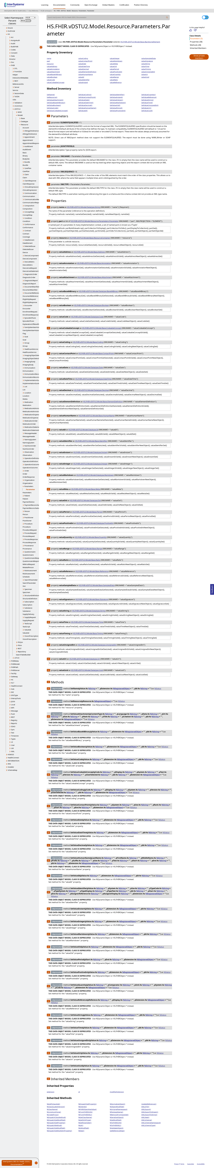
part (48, 61)
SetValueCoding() (85, 94)
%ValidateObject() (116, 1128)
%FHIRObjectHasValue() (87, 1109)
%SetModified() (115, 1120)
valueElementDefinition (87, 72)
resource (50, 64)
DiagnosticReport (31, 280)
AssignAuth (15, 40)
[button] (198, 57)
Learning (44, 5)
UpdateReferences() (148, 1104)
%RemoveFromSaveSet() (119, 1115)
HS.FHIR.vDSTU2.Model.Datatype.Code (87, 317)
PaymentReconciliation (33, 505)
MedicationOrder (31, 421)
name (49, 58)
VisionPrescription (31, 636)
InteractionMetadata (20, 78)
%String (91, 688)
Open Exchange (91, 5)
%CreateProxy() (53, 1115)
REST (16, 81)
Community (74, 5)
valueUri (144, 74)
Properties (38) (196, 42)
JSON (13, 701)
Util (12, 748)
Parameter (90, 11)
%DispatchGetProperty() (56, 1123)
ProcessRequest (30, 533)
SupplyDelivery (28, 614)
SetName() (51, 94)
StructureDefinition (31, 595)
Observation (29, 452)
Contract (27, 230)
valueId (81, 77)
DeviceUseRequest (30, 268)
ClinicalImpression (31, 187)
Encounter (28, 305)
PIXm (20, 645)
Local (13, 704)
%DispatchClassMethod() (56, 1117)
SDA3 (13, 726)
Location (27, 393)
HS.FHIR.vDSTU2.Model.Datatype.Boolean (91, 305)
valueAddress (52, 66)
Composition (29, 205)
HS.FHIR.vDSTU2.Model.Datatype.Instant (90, 452)
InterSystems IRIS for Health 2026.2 (15, 11)
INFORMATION (13, 761)
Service (15, 90)
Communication (30, 193)
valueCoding (83, 58)
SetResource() (52, 97)
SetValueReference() (149, 97)
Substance (28, 608)
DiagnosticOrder (30, 274)
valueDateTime (84, 66)
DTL (15, 68)
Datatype (24, 121)
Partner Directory (141, 5)
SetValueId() (83, 110)
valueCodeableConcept (55, 82)
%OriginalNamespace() (118, 1109)
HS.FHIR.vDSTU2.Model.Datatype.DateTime (93, 379)
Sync (13, 729)
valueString (145, 64)
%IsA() (80, 1125)
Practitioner (28, 517)
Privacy (176, 1164)
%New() (81, 1131)
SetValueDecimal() (85, 105)
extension (50, 1092)
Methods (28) (195, 45)
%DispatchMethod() (54, 1125)
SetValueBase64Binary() (56, 102)
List (25, 386)
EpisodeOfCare (30, 318)
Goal (26, 336)
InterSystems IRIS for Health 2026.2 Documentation (17, 1163)
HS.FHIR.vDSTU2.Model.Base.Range (87, 548)
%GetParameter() (85, 1123)
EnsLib (10, 28)
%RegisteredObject (121, 688)
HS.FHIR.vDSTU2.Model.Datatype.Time (87, 622)
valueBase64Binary (54, 74)
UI (12, 742)
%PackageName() (116, 1112)
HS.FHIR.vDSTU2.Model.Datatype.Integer (90, 464)
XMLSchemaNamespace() (151, 1123)
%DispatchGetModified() (56, 1120)
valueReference (115, 82)
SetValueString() (147, 100)
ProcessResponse (31, 539)
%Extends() (82, 1107)
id (79, 1092)
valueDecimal (83, 69)
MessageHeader (30, 433)
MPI (12, 708)
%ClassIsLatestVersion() (56, 1107)
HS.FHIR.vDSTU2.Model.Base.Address (89, 252)
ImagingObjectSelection (33, 355)
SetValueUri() (146, 108)
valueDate (82, 64)
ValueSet (27, 630)
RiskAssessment (30, 570)
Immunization (29, 368)
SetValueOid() (115, 105)
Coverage (26, 237)
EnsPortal (11, 31)
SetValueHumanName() (87, 108)
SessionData (19, 93)
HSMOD (11, 754)
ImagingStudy (29, 361)
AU (12, 37)
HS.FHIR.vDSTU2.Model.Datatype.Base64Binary (98, 291)
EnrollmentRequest (30, 312)
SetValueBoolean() (54, 105)
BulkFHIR (14, 46)
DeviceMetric (29, 262)
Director (12, 59)
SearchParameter (31, 580)
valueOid (113, 66)
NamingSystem (30, 439)
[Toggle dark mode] (205, 17)
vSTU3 (16, 658)
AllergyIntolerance (31, 131)
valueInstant (83, 82)
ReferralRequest (29, 564)
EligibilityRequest (29, 299)
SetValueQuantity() (148, 94)
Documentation (59, 5)
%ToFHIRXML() (115, 1125)
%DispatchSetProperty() (87, 1104)
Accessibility (201, 1164)
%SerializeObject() (117, 1117)
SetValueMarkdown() (118, 102)
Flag (24, 333)
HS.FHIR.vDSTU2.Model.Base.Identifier (91, 441)
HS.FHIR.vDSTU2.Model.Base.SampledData (96, 585)
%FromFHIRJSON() (85, 1112)
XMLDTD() (145, 1107)
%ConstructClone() (54, 1112)
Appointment (29, 137)
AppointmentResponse (31, 143)
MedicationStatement (32, 427)
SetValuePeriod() (116, 108)
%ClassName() (52, 1109)
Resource (75, 11)
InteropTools (16, 698)
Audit (13, 43)
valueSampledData (148, 58)
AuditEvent (28, 146)
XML (12, 751)
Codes (13, 50)
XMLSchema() (146, 1120)
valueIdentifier (84, 80)
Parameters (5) (196, 38)
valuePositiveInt (116, 72)
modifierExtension (117, 1092)
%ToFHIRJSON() (116, 1123)
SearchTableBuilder (23, 655)
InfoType (14, 695)
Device (25, 252)
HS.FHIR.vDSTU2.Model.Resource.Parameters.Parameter (94, 221)
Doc (12, 62)
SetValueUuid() (147, 110)
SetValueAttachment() (55, 100)
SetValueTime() (147, 102)
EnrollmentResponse (30, 315)
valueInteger (114, 58)
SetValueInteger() (116, 100)
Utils (14, 99)
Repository (22, 651)
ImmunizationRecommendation (36, 374)
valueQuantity (115, 74)
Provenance (28, 545)
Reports (14, 723)
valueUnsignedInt (148, 72)
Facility (13, 673)
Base (23, 118)
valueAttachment (53, 72)
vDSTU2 (63, 11)
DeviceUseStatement (30, 271)
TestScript (28, 623)
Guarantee (190, 1164)
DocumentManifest (31, 287)
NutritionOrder (30, 446)
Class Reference (33, 11)
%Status (157, 688)
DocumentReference (32, 293)
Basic (25, 152)
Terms (182, 1164)
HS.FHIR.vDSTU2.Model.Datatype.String (83, 207)
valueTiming (146, 69)
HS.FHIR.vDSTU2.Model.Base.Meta (85, 489)
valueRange (114, 77)
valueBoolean (52, 77)
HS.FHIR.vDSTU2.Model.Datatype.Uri (84, 659)
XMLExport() (146, 1109)
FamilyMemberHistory (33, 327)
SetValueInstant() (116, 97)
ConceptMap (29, 212)
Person (27, 511)
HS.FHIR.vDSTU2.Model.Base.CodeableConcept (101, 328)
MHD (20, 112)
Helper (15, 75)
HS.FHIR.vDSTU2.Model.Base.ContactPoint (96, 353)
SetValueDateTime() (85, 102)
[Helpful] (190, 30)
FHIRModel (15, 664)
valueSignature (147, 61)
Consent (14, 53)
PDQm (20, 642)
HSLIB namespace (46, 11)
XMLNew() (145, 1117)
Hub (12, 689)
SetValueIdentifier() (117, 94)
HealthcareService (31, 349)
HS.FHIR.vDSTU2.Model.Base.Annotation (94, 263)
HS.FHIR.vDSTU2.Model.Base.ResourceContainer (89, 238)
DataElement (29, 240)
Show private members (199, 56)
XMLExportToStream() (149, 1112)
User (13, 745)
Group (26, 343)
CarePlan (27, 168)
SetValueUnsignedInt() (149, 105)
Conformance (29, 224)
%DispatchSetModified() (56, 1128)
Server (16, 87)
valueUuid (145, 77)
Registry (14, 720)
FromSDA (18, 71)
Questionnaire (29, 552)
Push (13, 714)
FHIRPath (14, 667)
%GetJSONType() (84, 1120)
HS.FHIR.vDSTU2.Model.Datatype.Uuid (87, 670)
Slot (24, 586)
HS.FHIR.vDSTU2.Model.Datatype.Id (83, 429)
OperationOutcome (31, 464)
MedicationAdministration (34, 408)
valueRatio (114, 80)
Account (26, 128)
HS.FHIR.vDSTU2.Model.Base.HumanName (96, 415)
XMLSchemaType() (148, 1125)
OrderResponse (29, 477)
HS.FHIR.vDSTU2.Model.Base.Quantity (90, 537)
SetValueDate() (84, 100)
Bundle (27, 162)
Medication (28, 402)
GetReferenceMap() (117, 1131)
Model (69, 11)
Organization (29, 480)
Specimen (28, 589)
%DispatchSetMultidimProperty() (59, 1131)
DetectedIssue (29, 246)
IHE (12, 692)
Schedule (26, 577)
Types (13, 739)
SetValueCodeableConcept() (57, 110)
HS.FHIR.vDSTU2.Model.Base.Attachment (94, 277)
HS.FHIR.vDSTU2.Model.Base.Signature (91, 599)
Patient (27, 496)
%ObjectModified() (117, 1107)
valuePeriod (114, 69)
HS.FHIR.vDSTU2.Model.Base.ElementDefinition (103, 401)
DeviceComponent (31, 255)
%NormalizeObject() (117, 1104)
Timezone (15, 736)
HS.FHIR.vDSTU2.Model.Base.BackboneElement (140, 42)
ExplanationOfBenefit (31, 324)
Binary (25, 156)
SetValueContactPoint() (87, 97)
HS (55, 11)
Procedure (28, 524)
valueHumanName (85, 74)
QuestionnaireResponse (33, 558)
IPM (9, 764)
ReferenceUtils (18, 84)
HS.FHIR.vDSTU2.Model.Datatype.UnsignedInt (97, 645)
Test (12, 733)
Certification (124, 5)
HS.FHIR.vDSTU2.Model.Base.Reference (91, 571)
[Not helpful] (195, 30)
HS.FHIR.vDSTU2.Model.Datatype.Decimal (91, 390)
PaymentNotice (28, 502)
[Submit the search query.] (167, 17)
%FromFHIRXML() (85, 1115)
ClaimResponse (30, 181)
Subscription (29, 602)
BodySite (26, 159)
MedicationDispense (32, 414)
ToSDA (16, 96)
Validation (18, 103)
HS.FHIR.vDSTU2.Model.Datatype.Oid (85, 500)
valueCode (51, 80)
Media (25, 399)
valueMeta (114, 64)
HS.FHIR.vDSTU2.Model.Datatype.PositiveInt (94, 523)
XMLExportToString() (149, 1115)
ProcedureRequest (30, 530)
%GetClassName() (85, 1117)
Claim (26, 174)
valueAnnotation (53, 69)
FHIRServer (15, 670)
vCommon (18, 106)
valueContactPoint (85, 61)
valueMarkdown (116, 61)
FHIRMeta (15, 661)
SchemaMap (12, 770)
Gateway (14, 676)
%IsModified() (83, 1128)
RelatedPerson (28, 567)
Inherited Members (198, 48)
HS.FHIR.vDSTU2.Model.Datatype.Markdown (95, 475)
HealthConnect (16, 686)
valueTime (145, 66)
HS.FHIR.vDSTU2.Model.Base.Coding (88, 342)
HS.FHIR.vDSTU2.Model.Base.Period (87, 512)
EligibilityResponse (30, 302)
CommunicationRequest (33, 199)
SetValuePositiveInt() (118, 110)
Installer (11, 767)
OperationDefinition (32, 458)
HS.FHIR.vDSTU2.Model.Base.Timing (88, 633)
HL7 (12, 683)
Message (14, 711)
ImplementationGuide (32, 380)
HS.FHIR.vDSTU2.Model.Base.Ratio (85, 560)
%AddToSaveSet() (53, 1104)
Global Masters (108, 5)
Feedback (212, 588)
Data (13, 56)
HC (12, 680)
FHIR (58, 11)
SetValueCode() (52, 108)
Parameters (82, 11)
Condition (28, 218)
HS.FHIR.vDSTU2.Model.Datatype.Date (87, 367)
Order (26, 471)
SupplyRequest (30, 617)
